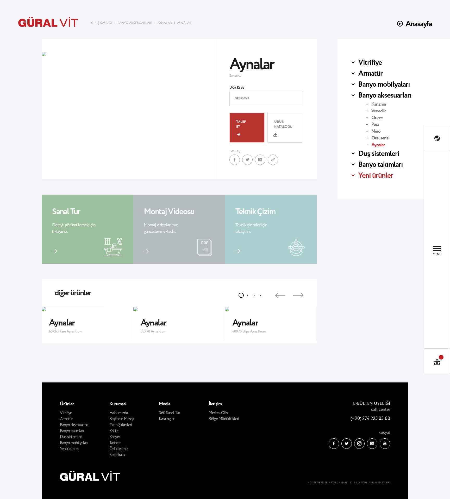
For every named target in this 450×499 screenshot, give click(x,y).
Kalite (113, 431)
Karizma (378, 104)
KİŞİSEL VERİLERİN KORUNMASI (327, 483)
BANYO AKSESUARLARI (134, 23)
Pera (375, 124)
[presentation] (275, 293)
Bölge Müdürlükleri (224, 419)
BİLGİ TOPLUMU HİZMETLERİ (372, 483)
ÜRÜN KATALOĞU (283, 124)
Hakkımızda (118, 413)
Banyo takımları (380, 164)
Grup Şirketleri (120, 425)
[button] (241, 295)
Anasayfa (418, 24)
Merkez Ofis (218, 413)
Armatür (370, 73)
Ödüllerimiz (118, 449)
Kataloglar (166, 419)
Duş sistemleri (378, 153)
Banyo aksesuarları (384, 95)
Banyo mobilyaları (384, 84)
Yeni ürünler (375, 175)
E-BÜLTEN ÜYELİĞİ (371, 404)
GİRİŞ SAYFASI (102, 23)
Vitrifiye (370, 62)
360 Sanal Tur (169, 413)
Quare (377, 117)
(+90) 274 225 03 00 (370, 418)
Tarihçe (114, 443)
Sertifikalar (117, 455)
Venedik (378, 111)
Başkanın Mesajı (121, 419)
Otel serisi (380, 138)
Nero (375, 131)
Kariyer (114, 437)
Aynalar (378, 145)
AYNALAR (165, 23)
